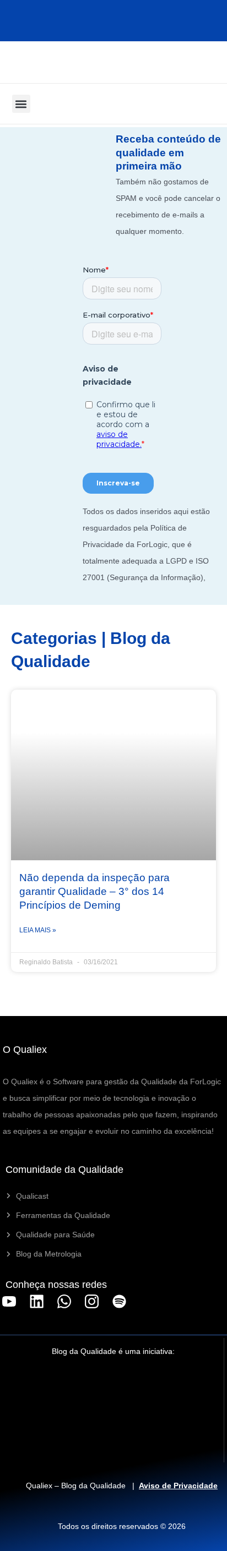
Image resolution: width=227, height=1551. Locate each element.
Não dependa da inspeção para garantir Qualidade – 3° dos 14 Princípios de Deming (94, 891)
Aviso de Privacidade (178, 1485)
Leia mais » (37, 930)
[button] (21, 104)
